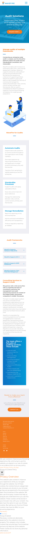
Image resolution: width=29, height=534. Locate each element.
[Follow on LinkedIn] (4, 450)
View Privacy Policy (6, 467)
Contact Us (14, 409)
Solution (4, 433)
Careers (4, 444)
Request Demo (14, 31)
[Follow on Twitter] (7, 450)
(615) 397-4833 (6, 424)
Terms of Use (5, 448)
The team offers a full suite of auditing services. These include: (14, 344)
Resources (5, 438)
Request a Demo (6, 441)
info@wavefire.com (7, 426)
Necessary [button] (3, 511)
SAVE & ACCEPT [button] (5, 533)
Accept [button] (16, 467)
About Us (5, 436)
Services (4, 434)
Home (4, 431)
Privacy (4, 446)
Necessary (4, 513)
